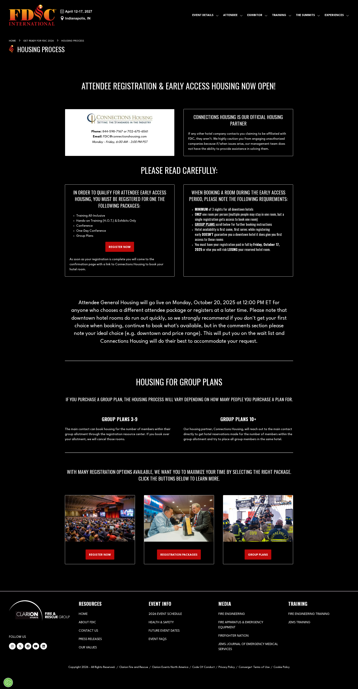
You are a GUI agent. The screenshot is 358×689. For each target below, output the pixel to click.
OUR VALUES (88, 647)
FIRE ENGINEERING (231, 614)
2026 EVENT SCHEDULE (165, 614)
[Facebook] (28, 646)
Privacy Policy (227, 667)
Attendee (230, 15)
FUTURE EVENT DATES (164, 630)
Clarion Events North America (170, 667)
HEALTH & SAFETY (161, 622)
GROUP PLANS (205, 224)
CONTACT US (88, 630)
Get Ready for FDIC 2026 (39, 41)
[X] (20, 646)
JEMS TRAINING (299, 622)
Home (13, 41)
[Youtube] (35, 646)
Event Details (202, 15)
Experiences (334, 15)
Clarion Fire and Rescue (133, 667)
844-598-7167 (112, 131)
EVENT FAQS (158, 639)
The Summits (305, 15)
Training (279, 15)
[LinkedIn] (43, 646)
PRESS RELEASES (90, 639)
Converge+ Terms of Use (254, 667)
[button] (119, 247)
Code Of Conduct (203, 667)
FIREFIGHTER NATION (233, 635)
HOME (83, 614)
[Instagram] (12, 646)
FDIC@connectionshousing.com (125, 136)
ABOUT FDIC (87, 622)
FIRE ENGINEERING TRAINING (308, 614)
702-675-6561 (137, 131)
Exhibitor (254, 15)
